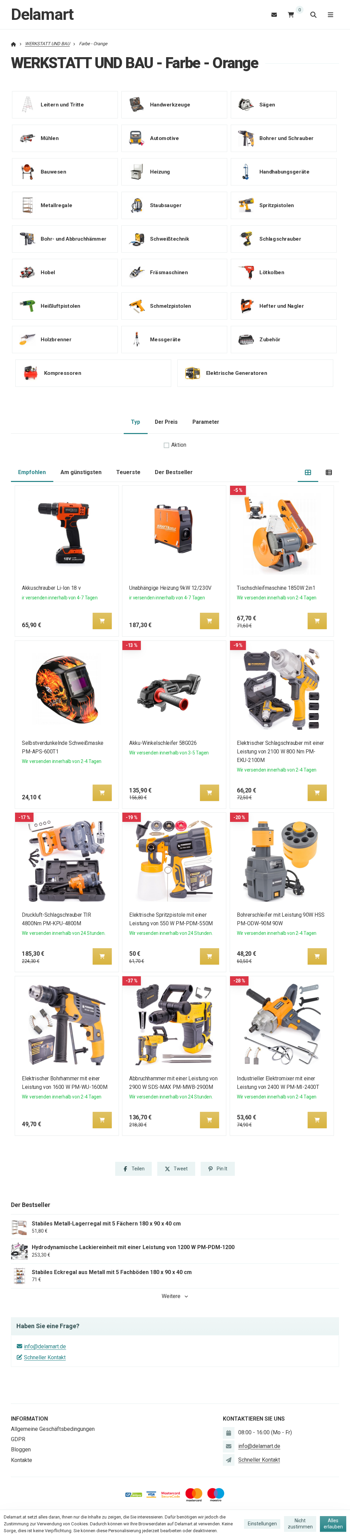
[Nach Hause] (13, 43)
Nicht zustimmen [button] (300, 1523)
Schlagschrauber (280, 239)
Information (29, 1418)
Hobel (48, 272)
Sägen (267, 104)
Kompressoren (62, 373)
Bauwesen (53, 171)
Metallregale (56, 205)
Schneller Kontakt (45, 1357)
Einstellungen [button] (262, 1523)
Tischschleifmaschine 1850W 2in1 (276, 588)
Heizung (160, 171)
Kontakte (21, 1460)
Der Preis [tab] (166, 422)
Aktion (178, 445)
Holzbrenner (56, 339)
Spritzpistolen (276, 205)
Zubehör (270, 339)
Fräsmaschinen (169, 272)
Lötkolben (271, 272)
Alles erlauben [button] (333, 1523)
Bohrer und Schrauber (286, 138)
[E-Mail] (274, 14)
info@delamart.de (45, 1346)
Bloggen (21, 1449)
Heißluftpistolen (60, 306)
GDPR (18, 1439)
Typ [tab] (135, 422)
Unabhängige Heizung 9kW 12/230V (171, 588)
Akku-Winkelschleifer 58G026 (163, 743)
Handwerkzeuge (170, 104)
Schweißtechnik (169, 239)
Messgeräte (165, 339)
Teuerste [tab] (128, 472)
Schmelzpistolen (170, 306)
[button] (102, 621)
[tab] (308, 472)
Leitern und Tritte (62, 104)
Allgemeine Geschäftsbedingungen (53, 1429)
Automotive (164, 138)
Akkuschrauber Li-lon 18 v (51, 588)
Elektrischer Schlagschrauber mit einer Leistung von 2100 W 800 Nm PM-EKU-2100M (280, 751)
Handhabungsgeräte (284, 171)
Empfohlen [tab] (32, 472)
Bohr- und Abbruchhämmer (74, 239)
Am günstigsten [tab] (81, 472)
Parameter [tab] (205, 422)
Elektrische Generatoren (236, 373)
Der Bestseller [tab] (174, 472)
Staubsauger (165, 205)
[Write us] (228, 1460)
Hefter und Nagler (281, 306)
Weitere (171, 1296)
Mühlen (49, 138)
